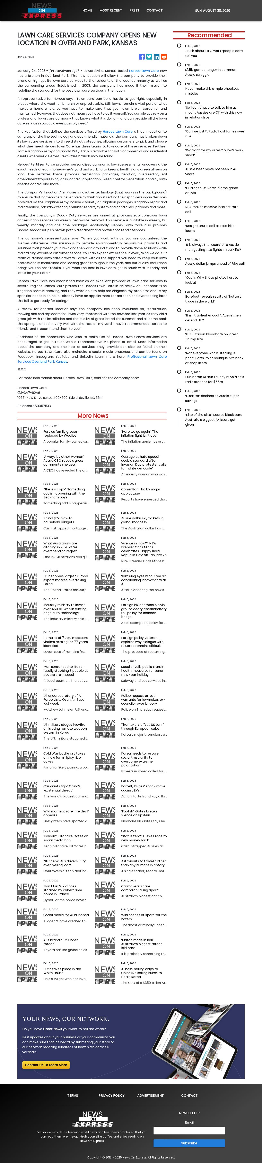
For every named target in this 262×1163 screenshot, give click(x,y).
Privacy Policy (111, 1095)
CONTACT (155, 10)
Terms (72, 1095)
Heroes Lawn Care (144, 70)
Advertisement (150, 1095)
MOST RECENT (110, 10)
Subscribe (189, 1143)
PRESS (134, 10)
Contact (189, 1095)
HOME (87, 10)
